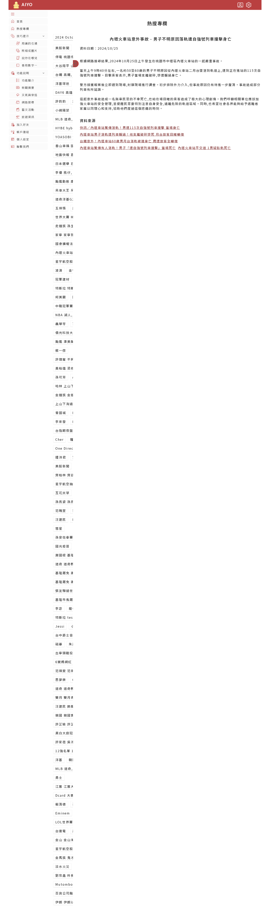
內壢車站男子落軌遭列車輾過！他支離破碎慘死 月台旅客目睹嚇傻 (132, 134)
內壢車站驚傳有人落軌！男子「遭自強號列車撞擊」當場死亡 (128, 147)
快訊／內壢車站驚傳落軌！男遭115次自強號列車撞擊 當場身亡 (130, 127)
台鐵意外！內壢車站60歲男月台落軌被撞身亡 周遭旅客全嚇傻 (129, 141)
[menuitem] (28, 14)
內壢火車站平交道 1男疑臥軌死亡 (204, 147)
